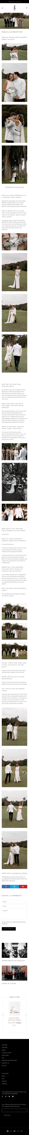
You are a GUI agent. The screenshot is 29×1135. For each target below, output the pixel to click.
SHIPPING (4, 1045)
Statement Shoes (19, 873)
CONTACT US (5, 1063)
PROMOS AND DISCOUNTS (9, 1060)
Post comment (9, 928)
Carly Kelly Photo (19, 187)
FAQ (3, 1058)
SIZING (4, 1050)
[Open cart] (26, 8)
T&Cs (3, 1078)
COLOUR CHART (6, 1052)
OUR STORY (5, 1073)
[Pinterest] (9, 1096)
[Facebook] (2, 1096)
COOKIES (4, 1083)
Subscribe (7, 1115)
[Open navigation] (2, 8)
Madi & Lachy (9, 983)
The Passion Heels (7, 220)
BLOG (3, 1076)
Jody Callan (12, 880)
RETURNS (4, 1047)
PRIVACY (4, 1081)
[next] (26, 1014)
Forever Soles (15, 878)
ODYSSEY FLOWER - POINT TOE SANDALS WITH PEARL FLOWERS (14, 1019)
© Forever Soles (14, 1122)
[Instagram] (5, 1096)
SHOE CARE (5, 1055)
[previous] (3, 1014)
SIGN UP (4, 1065)
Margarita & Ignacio (13, 961)
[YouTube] (12, 1096)
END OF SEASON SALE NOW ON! (14, 1)
